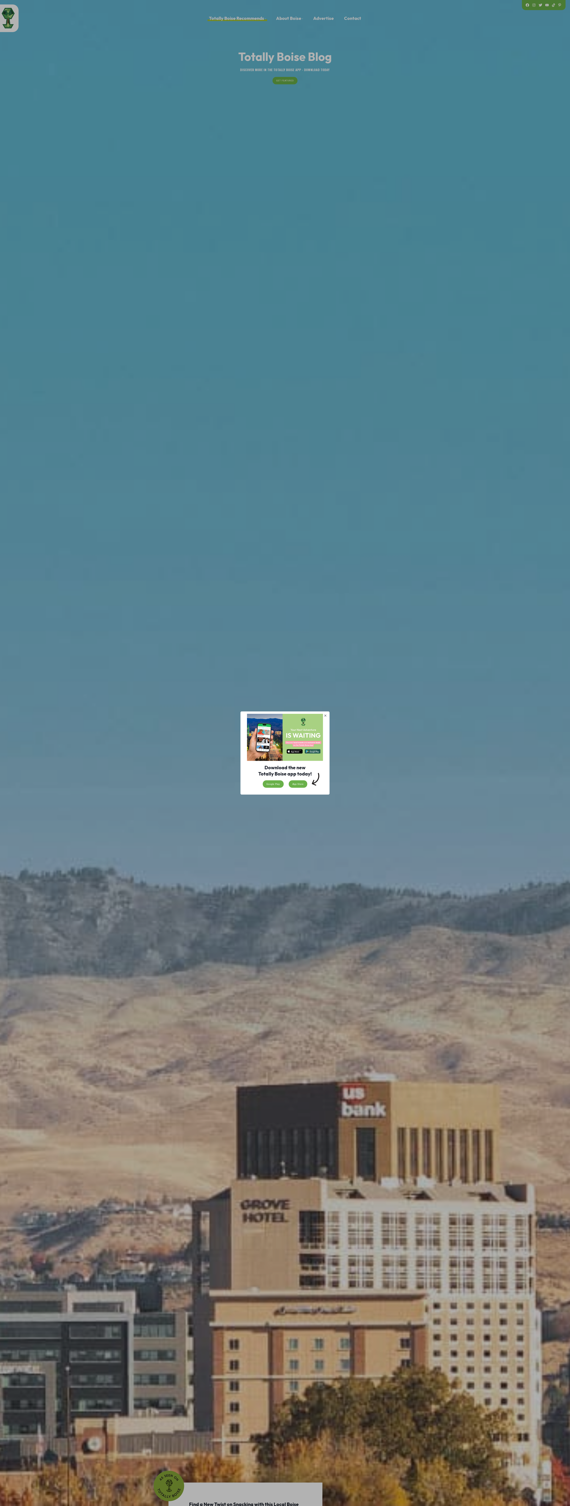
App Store (298, 784)
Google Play (273, 784)
